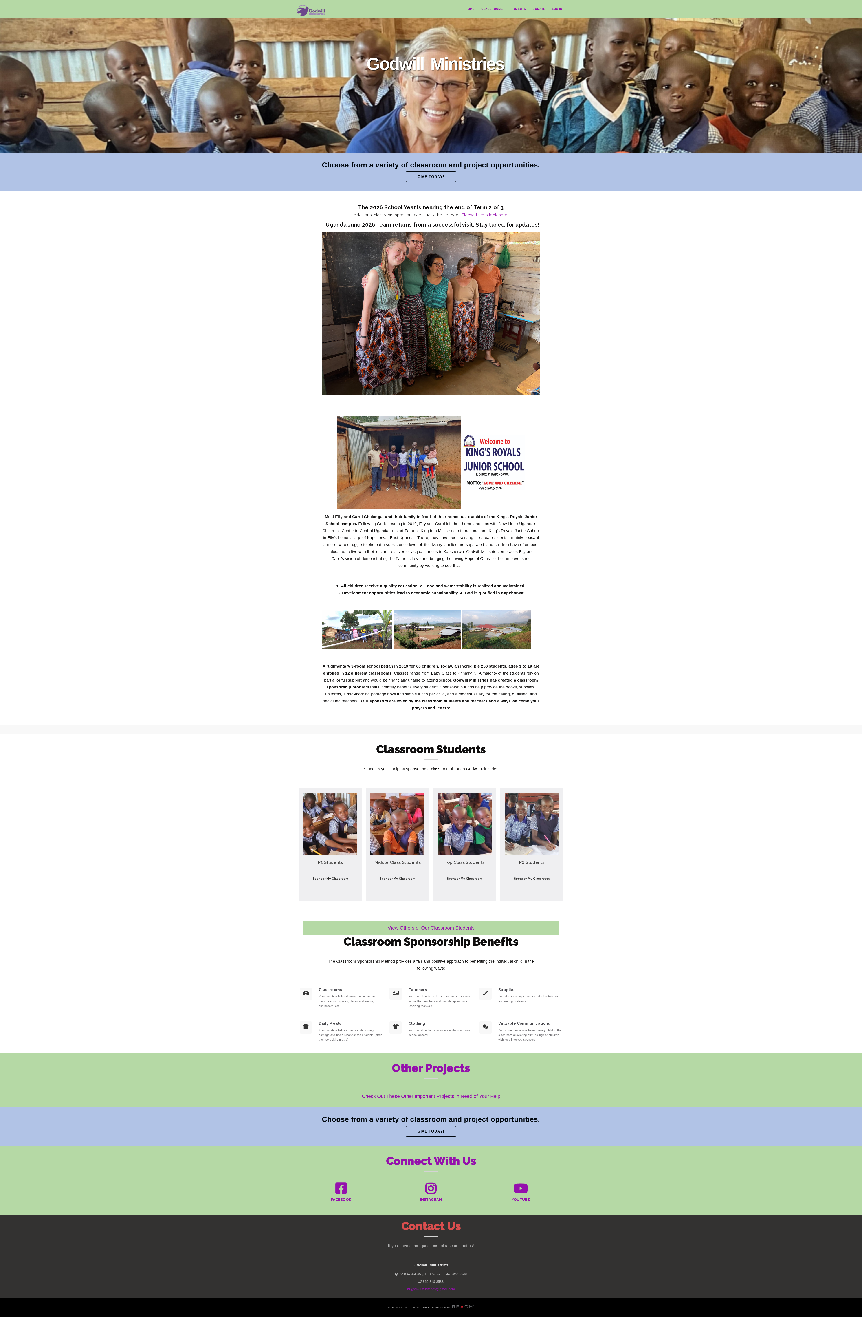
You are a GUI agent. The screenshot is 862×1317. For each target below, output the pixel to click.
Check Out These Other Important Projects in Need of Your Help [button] (431, 1096)
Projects (518, 9)
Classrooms (492, 9)
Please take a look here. (485, 215)
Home (470, 9)
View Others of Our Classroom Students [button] (431, 928)
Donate (539, 9)
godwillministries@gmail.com (432, 1289)
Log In (557, 9)
